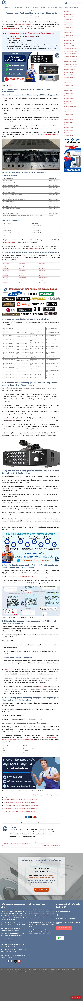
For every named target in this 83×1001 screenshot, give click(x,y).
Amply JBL (41, 275)
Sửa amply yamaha (23, 266)
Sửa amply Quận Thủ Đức (70, 64)
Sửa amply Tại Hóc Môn (70, 74)
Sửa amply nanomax (69, 98)
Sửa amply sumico (68, 127)
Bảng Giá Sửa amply (69, 14)
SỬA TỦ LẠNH (44, 7)
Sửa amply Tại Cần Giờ (69, 69)
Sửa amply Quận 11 (69, 43)
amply (29, 240)
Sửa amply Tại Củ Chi (69, 72)
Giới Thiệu (13, 7)
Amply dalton (5, 275)
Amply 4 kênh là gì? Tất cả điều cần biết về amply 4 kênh (20, 812)
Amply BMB (21, 268)
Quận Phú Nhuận (31, 36)
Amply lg (21, 273)
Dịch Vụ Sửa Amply (31, 10)
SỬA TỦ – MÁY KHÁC (52, 7)
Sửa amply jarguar (68, 135)
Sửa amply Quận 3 (68, 22)
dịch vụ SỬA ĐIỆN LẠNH (63, 911)
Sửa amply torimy (68, 130)
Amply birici (21, 275)
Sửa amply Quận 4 (68, 24)
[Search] (66, 3)
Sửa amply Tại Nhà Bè (69, 77)
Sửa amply (66, 11)
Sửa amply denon (68, 119)
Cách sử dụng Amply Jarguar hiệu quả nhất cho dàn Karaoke (21, 805)
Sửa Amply (42, 822)
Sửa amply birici (68, 90)
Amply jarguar (42, 268)
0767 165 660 (14, 28)
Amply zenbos (42, 273)
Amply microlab (6, 270)
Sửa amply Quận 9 (68, 38)
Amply (5, 98)
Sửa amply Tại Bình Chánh (70, 67)
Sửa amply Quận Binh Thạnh (71, 51)
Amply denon (22, 263)
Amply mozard (6, 268)
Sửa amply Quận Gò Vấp (70, 53)
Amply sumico (22, 270)
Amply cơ (21, 280)
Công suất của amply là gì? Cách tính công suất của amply (20, 802)
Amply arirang (42, 270)
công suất (42, 686)
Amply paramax (6, 266)
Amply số (5, 282)
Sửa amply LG (67, 82)
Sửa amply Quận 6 (68, 30)
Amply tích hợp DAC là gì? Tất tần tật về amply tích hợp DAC (21, 808)
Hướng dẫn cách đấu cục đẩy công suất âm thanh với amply (20, 799)
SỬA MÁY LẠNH (20, 7)
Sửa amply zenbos (68, 93)
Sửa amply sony (68, 80)
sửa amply (11, 420)
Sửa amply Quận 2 (68, 19)
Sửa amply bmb (68, 125)
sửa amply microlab (69, 117)
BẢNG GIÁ (61, 7)
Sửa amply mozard (68, 114)
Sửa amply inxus (68, 132)
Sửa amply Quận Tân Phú (70, 61)
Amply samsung (6, 263)
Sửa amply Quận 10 (69, 40)
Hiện (10, 85)
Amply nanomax (22, 277)
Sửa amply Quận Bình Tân (70, 48)
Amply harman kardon (43, 277)
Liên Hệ (76, 7)
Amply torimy (41, 263)
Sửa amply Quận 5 (68, 27)
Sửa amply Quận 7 (68, 32)
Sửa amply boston (68, 103)
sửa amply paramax (69, 111)
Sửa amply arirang (68, 85)
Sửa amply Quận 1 (68, 16)
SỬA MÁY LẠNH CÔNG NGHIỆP (32, 7)
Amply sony (5, 273)
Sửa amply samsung (69, 109)
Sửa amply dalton (68, 88)
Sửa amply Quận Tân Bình (70, 59)
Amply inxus (41, 266)
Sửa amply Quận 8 (68, 35)
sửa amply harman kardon (70, 106)
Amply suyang (5, 277)
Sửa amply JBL (67, 101)
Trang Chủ (8, 7)
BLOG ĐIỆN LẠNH (69, 7)
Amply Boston (6, 280)
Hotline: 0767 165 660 (64, 928)
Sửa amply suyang (68, 96)
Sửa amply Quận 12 (69, 45)
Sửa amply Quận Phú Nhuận (70, 56)
